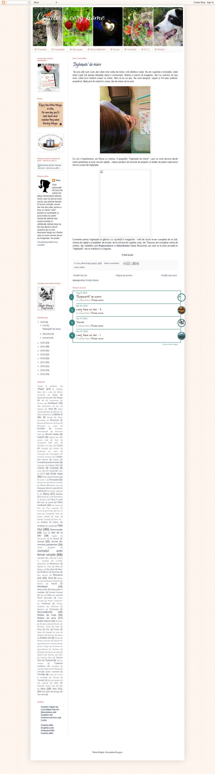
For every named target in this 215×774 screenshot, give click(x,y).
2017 (43, 362)
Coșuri (56, 460)
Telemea (51, 655)
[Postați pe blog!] (128, 263)
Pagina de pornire (124, 275)
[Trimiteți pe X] (131, 263)
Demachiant (42, 482)
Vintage (56, 692)
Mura (50, 578)
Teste (60, 655)
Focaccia (40, 511)
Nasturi (40, 584)
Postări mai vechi (169, 275)
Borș (58, 423)
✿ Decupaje (76, 49)
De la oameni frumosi (51, 477)
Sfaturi (59, 635)
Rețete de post (46, 618)
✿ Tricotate (41, 49)
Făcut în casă (56, 499)
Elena (46, 493)
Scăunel (51, 635)
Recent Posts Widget (170, 344)
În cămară (54, 539)
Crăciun (41, 468)
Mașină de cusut (44, 566)
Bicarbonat (54, 420)
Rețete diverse (44, 621)
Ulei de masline (54, 680)
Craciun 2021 (53, 465)
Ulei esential (42, 683)
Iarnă (45, 533)
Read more (98, 300)
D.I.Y (42, 474)
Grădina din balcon (50, 522)
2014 (43, 374)
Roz (47, 629)
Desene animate (56, 482)
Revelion (59, 621)
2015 (43, 370)
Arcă (51, 409)
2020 (43, 350)
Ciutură (59, 445)
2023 (43, 322)
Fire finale (56, 505)
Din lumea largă (53, 491)
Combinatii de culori (47, 451)
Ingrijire (54, 536)
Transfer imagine (43, 669)
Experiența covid (46, 497)
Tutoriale (40, 680)
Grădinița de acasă (45, 526)
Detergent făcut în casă (46, 488)
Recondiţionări (45, 612)
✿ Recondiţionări (96, 49)
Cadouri (41, 437)
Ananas (40, 403)
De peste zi (41, 480)
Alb (42, 400)
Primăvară (46, 604)
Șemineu (55, 649)
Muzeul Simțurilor (53, 581)
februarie (47, 334)
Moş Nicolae (42, 575)
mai (45, 325)
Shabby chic (45, 638)
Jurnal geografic (46, 547)
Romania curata (44, 627)
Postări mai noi (80, 275)
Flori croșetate (52, 508)
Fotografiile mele (52, 514)
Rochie (57, 624)
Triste (51, 675)
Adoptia (59, 398)
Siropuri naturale (43, 641)
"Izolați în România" (47, 386)
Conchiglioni (54, 454)
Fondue (50, 511)
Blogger (118, 752)
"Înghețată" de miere (87, 65)
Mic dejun (50, 569)
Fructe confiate (43, 516)
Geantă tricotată (43, 519)
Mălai (57, 566)
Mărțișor (40, 569)
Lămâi (51, 558)
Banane (48, 414)
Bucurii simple (52, 434)
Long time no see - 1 (88, 335)
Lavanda (40, 558)
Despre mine (55, 485)
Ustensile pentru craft (46, 686)
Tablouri (40, 655)
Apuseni (40, 409)
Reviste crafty (45, 624)
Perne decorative (44, 598)
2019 (43, 354)
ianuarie (47, 338)
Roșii (57, 627)
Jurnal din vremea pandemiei (49, 543)
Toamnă (49, 660)
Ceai (56, 440)
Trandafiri (55, 666)
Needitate (42, 586)
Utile (60, 686)
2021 (43, 346)
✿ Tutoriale (130, 49)
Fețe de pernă (47, 502)
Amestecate (54, 400)
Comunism (41, 454)
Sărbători (40, 635)
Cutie (60, 471)
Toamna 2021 (46, 658)
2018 (43, 358)
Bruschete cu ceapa (47, 426)
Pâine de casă (53, 595)
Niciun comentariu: (112, 263)
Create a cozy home (71, 16)
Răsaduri (40, 609)
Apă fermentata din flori (48, 406)
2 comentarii (83, 313)
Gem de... (58, 519)
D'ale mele (57, 473)
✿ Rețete (159, 49)
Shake (57, 638)
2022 (43, 343)
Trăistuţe (56, 669)
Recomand (54, 609)
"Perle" (41, 389)
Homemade (56, 529)
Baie (48, 412)
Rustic (56, 629)
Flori (38, 508)
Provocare (55, 606)
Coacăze (44, 448)
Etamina (59, 494)
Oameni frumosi (55, 592)
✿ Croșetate (58, 49)
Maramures (54, 564)
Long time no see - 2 (88, 309)
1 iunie (49, 392)
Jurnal (80, 322)
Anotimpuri (53, 403)
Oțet (42, 595)
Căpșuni (52, 437)
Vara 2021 (57, 689)
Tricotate (41, 674)
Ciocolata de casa (44, 445)
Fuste (57, 516)
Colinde (56, 448)
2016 (43, 366)
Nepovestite (42, 589)
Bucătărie (41, 429)
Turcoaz (56, 677)
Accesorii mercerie (45, 398)
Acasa (55, 395)
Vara (42, 688)
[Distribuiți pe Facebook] (134, 263)
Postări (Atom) (92, 280)
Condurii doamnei (44, 457)
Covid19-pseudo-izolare (48, 462)
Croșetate (54, 468)
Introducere (41, 539)
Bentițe (50, 417)
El (38, 494)
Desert (43, 485)
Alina (58, 180)
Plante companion (55, 601)
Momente (55, 572)
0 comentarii (83, 300)
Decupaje (53, 480)
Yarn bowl (41, 694)
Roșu (39, 629)
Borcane (49, 423)
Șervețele (41, 652)
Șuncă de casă (54, 652)
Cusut (51, 471)
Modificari (44, 572)
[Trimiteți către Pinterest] (137, 263)
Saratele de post (53, 632)
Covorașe (41, 465)
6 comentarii (83, 326)
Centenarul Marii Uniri (47, 443)
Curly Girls (41, 471)
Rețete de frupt (46, 615)
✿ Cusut (115, 49)
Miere (82, 267)
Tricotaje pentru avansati (48, 672)
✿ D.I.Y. (145, 49)
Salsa (39, 632)
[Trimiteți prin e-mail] (124, 263)
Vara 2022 (46, 692)
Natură (54, 584)
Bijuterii (40, 423)
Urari (56, 683)
